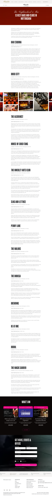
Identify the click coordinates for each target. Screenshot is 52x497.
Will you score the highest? (25, 419)
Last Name (28, 446)
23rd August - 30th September (10, 407)
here (25, 467)
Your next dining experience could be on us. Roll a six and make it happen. (10, 423)
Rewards (15, 1)
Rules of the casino (29, 483)
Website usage (17, 486)
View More (10, 424)
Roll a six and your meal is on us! (10, 419)
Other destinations (18, 483)
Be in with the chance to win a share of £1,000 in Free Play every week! (25, 423)
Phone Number (18, 450)
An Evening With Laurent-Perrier (40, 419)
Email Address (18, 454)
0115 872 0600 (42, 481)
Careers (26, 1)
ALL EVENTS (26, 429)
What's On (39, 1)
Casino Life (30, 1)
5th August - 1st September (25, 407)
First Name (17, 446)
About (12, 1)
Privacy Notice (28, 482)
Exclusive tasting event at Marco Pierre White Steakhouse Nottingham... (40, 423)
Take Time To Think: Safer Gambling (43, 492)
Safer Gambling (21, 1)
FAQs (16, 481)
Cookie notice (17, 487)
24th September (40, 407)
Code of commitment (30, 486)
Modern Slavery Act (29, 487)
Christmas (34, 1)
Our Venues (45, 1)
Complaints (17, 482)
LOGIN (48, 5)
